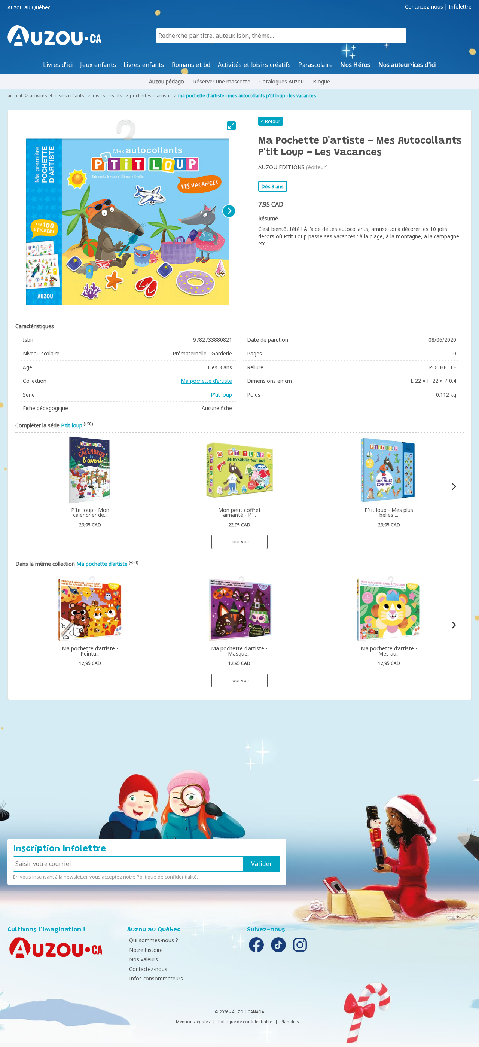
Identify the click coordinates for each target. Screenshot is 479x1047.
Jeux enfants (98, 65)
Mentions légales (193, 1021)
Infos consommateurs (156, 978)
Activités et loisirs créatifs (254, 65)
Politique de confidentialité (167, 876)
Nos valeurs (143, 959)
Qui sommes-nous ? (153, 940)
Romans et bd (191, 65)
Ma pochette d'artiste (206, 380)
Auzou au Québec (28, 7)
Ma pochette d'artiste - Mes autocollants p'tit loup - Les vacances (247, 95)
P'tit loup (221, 394)
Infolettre (460, 7)
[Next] (229, 211)
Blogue (321, 81)
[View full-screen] (231, 125)
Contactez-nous (424, 7)
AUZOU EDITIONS (281, 167)
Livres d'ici (58, 65)
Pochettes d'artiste (150, 95)
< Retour (270, 121)
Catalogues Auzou (281, 81)
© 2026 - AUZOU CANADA (239, 1011)
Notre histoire (146, 949)
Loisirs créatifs (107, 95)
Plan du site (292, 1021)
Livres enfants (143, 65)
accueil (14, 95)
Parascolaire (315, 65)
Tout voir (239, 541)
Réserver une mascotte (221, 81)
